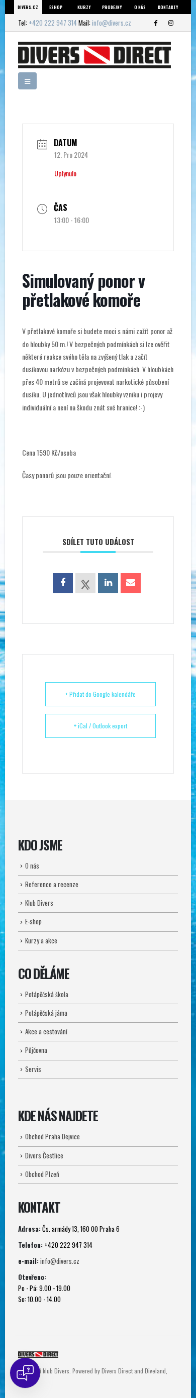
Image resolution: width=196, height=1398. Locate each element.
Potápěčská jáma (46, 1013)
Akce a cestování (46, 1031)
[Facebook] (155, 22)
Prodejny (112, 7)
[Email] (131, 583)
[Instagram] (170, 22)
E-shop (33, 921)
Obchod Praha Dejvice (52, 1136)
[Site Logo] (94, 55)
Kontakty (168, 7)
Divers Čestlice (44, 1155)
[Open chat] (25, 1373)
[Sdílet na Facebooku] (63, 583)
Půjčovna (36, 1050)
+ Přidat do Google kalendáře (100, 694)
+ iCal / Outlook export (100, 725)
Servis (33, 1069)
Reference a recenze (51, 884)
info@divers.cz (111, 23)
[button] (27, 80)
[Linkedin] (108, 583)
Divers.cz (28, 7)
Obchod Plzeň (42, 1174)
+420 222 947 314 (53, 23)
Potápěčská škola (46, 994)
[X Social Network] (85, 583)
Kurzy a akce (41, 940)
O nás (140, 7)
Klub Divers (39, 903)
